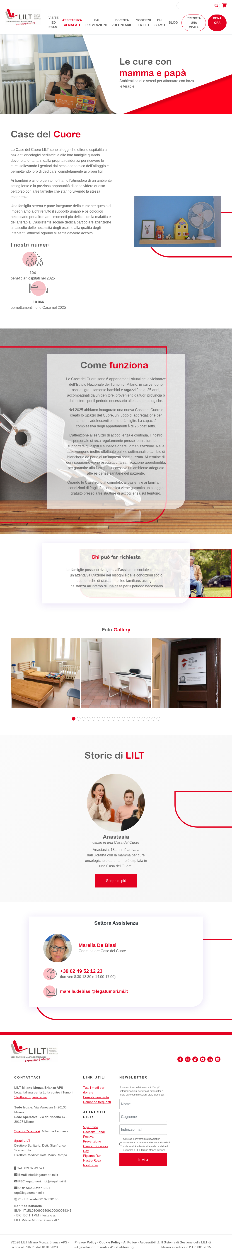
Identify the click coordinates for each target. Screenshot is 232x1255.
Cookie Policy (110, 1242)
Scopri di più (116, 881)
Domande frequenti (97, 1102)
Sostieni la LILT (143, 22)
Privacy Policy (85, 1242)
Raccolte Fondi (94, 1132)
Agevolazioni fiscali (91, 1247)
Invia (143, 1160)
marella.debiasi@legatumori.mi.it (94, 991)
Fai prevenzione (96, 22)
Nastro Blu (90, 1165)
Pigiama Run (92, 1155)
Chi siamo (160, 22)
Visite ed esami (53, 22)
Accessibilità (150, 1242)
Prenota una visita (194, 23)
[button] (73, 719)
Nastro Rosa (92, 1160)
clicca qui (159, 1094)
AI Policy (130, 1242)
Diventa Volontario (122, 22)
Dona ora (217, 21)
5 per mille (90, 1127)
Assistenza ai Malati (72, 22)
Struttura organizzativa (30, 1097)
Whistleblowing (122, 1247)
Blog (173, 22)
